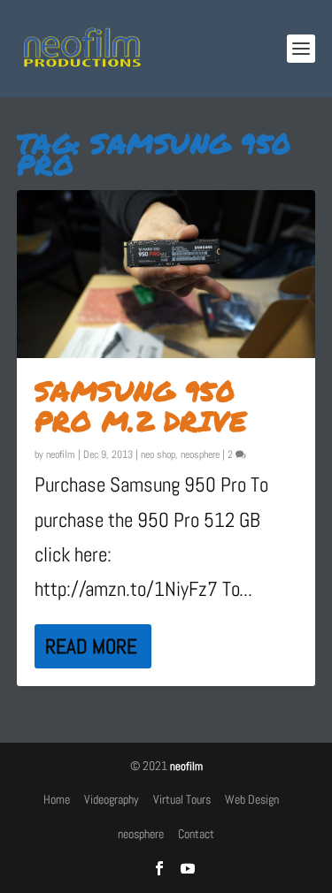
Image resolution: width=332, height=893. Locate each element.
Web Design (252, 799)
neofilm (60, 454)
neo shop (158, 454)
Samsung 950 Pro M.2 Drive (141, 405)
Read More (91, 646)
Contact (196, 834)
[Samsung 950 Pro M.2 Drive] (166, 274)
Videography (111, 799)
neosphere (200, 454)
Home (56, 799)
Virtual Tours (182, 799)
